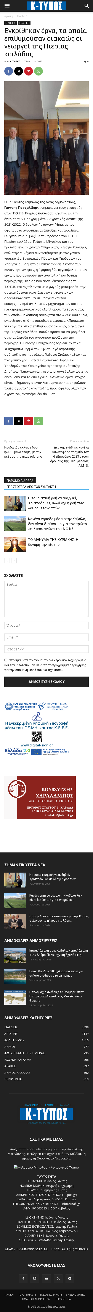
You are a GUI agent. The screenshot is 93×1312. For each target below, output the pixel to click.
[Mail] (46, 1278)
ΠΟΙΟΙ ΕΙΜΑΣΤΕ (27, 1294)
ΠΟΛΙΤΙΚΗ (24, 22)
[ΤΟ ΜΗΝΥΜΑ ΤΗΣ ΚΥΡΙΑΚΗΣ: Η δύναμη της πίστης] (15, 544)
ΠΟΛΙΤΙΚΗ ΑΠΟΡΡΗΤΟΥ (36, 1299)
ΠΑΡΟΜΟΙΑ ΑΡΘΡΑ (20, 480)
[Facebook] (8, 71)
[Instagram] (34, 1278)
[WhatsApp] (38, 71)
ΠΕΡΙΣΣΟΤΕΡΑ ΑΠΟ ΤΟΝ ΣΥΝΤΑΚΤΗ (31, 487)
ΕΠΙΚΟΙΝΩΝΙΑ (63, 1299)
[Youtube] (70, 1278)
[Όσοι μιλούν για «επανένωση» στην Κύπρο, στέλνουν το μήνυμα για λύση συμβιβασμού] (15, 921)
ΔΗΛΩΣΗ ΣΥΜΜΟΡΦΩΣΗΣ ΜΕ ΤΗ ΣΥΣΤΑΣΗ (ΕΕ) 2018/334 (46, 1249)
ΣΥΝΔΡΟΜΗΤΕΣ (75, 1294)
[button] (7, 6)
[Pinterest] (28, 71)
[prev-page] (7, 560)
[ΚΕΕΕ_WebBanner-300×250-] (36, 755)
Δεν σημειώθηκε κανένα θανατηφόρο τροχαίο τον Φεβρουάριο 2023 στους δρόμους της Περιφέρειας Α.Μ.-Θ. (69, 456)
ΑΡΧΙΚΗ (9, 1294)
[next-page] (14, 560)
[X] (18, 71)
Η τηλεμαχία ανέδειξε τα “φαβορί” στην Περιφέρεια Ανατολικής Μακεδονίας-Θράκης (56, 996)
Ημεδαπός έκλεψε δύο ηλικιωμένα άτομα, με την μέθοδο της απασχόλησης (23, 451)
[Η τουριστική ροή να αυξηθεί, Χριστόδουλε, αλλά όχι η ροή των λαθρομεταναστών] (15, 503)
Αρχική (8, 16)
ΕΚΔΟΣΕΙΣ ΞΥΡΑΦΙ (51, 1294)
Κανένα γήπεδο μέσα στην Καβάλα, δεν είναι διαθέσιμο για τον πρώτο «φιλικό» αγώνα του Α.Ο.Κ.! (57, 524)
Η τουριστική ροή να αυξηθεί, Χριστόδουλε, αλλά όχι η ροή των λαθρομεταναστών (56, 503)
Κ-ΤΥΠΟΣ (15, 61)
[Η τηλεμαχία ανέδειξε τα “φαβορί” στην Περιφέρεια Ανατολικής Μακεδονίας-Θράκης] (15, 997)
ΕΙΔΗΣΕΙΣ (22, 16)
